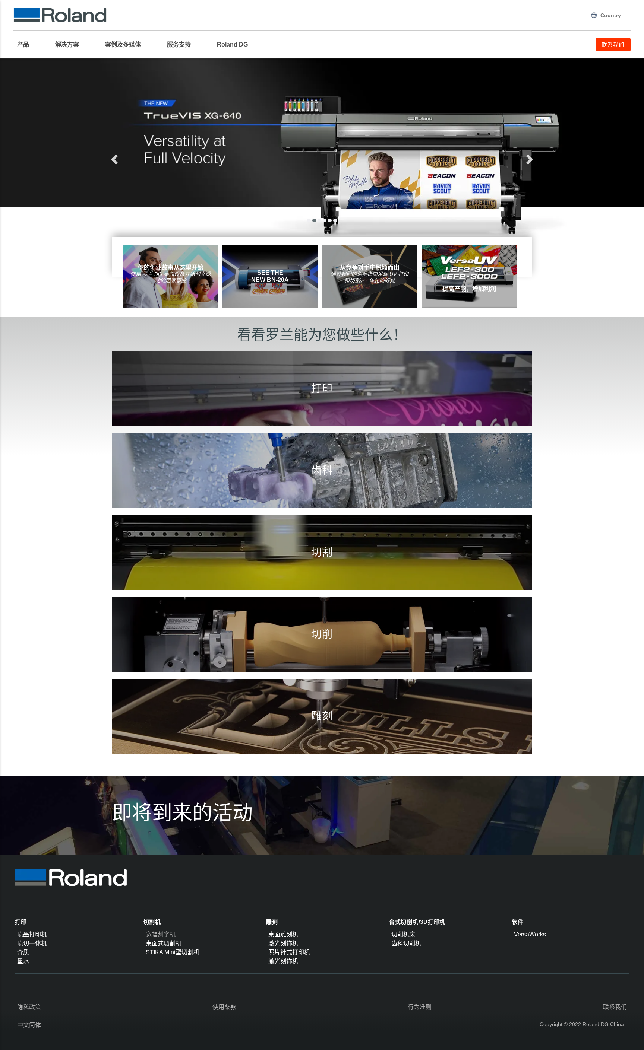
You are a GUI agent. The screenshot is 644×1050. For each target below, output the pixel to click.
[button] (141, 157)
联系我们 (615, 1007)
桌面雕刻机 (283, 934)
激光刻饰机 (283, 943)
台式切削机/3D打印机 (417, 922)
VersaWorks (530, 934)
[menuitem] (26, 44)
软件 (518, 922)
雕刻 (272, 922)
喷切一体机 (32, 943)
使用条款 (224, 1007)
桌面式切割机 (163, 943)
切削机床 (403, 934)
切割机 (152, 922)
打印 (21, 922)
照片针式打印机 (289, 952)
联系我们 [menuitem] (613, 45)
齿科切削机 (406, 943)
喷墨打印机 (32, 934)
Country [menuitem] (610, 15)
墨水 (23, 961)
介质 (23, 952)
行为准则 (420, 1007)
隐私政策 (29, 1007)
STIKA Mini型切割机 (172, 952)
